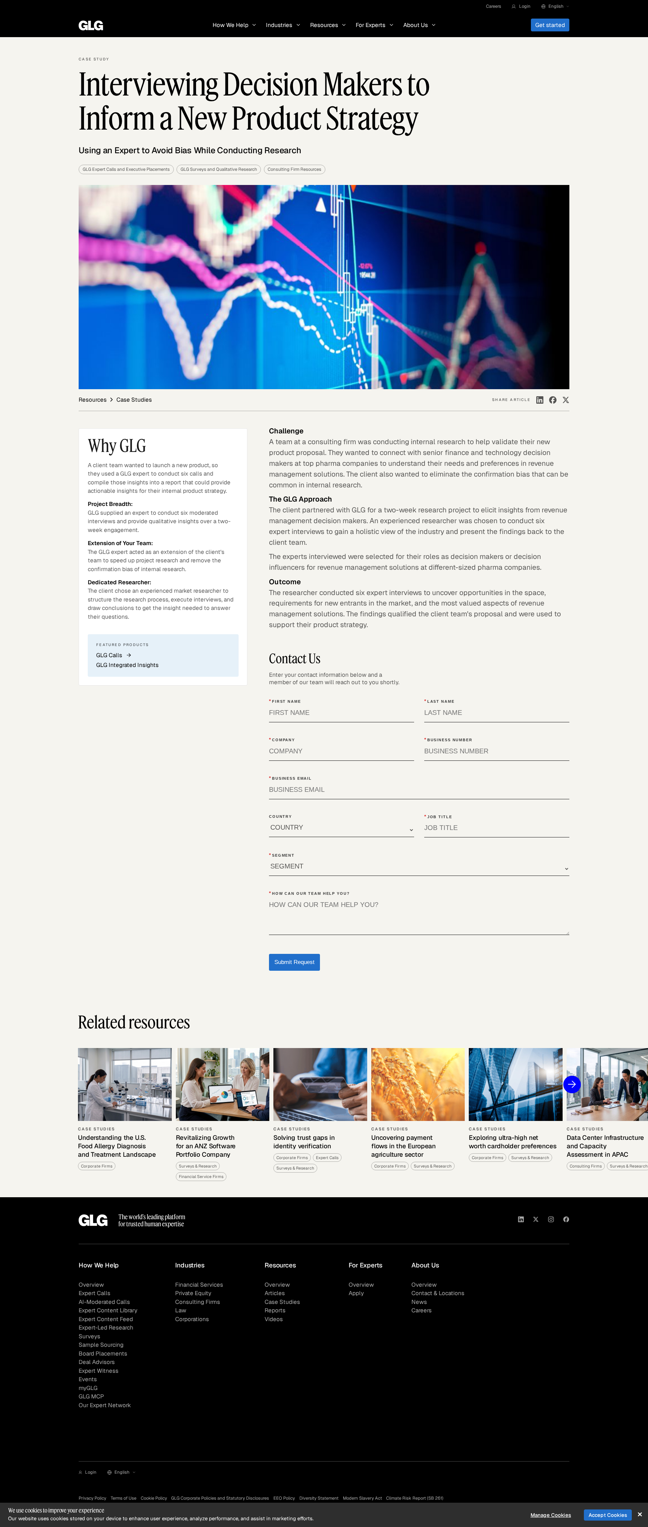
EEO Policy (284, 1498)
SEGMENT (282, 855)
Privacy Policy (92, 1498)
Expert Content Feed (106, 1319)
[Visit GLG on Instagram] (551, 1220)
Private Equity (193, 1293)
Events (88, 1379)
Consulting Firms (197, 1302)
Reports (275, 1310)
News (419, 1302)
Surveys (89, 1336)
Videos (274, 1319)
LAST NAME (439, 701)
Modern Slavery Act (362, 1498)
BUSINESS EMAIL (290, 778)
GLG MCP (91, 1396)
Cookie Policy (154, 1498)
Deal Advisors (97, 1362)
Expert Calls (94, 1293)
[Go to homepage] (93, 1220)
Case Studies (282, 1302)
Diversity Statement (319, 1498)
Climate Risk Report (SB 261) (414, 1498)
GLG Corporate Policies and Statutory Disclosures (220, 1498)
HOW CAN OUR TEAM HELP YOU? (309, 893)
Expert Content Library (108, 1310)
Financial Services (199, 1284)
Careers (493, 6)
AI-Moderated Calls (104, 1302)
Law (180, 1310)
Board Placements (103, 1353)
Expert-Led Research (106, 1327)
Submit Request (294, 962)
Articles (275, 1293)
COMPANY (282, 739)
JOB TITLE (438, 816)
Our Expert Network (105, 1405)
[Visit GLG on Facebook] (566, 1220)
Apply (356, 1293)
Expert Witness (98, 1370)
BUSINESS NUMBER (448, 739)
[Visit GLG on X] (536, 1220)
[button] (521, 6)
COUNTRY (280, 816)
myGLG (88, 1388)
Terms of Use (123, 1498)
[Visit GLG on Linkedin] (521, 1220)
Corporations (192, 1319)
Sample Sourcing (101, 1344)
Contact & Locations (437, 1293)
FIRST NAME (285, 701)
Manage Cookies (551, 1515)
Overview (91, 1284)
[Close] (640, 1514)
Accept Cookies (608, 1515)
